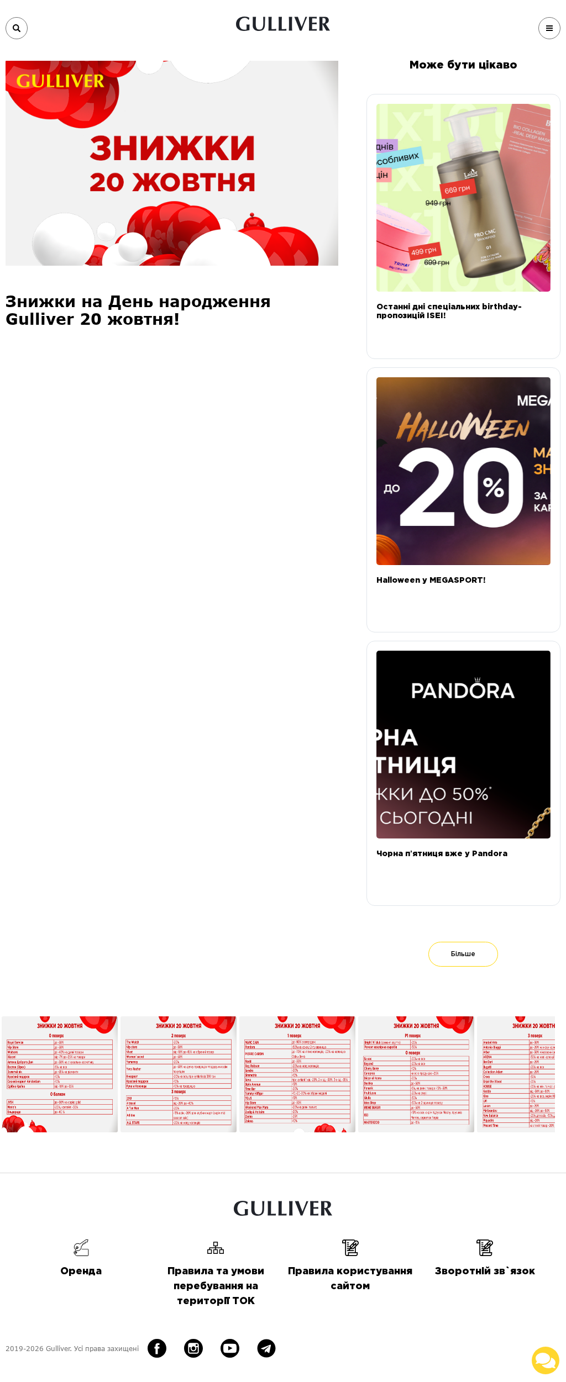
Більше (463, 954)
